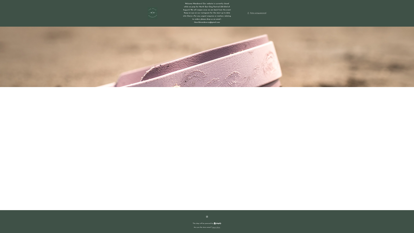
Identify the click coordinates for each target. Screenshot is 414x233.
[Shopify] (217, 223)
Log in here (216, 227)
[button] (256, 13)
